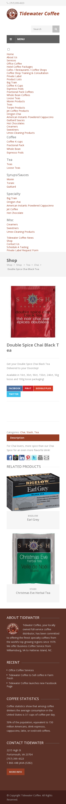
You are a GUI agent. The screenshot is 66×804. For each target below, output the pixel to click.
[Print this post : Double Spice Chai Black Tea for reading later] (40, 457)
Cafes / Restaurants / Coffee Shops (27, 70)
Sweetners (13, 129)
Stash (30, 432)
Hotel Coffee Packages (20, 66)
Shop (9, 240)
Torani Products (16, 107)
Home (10, 54)
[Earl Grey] (33, 492)
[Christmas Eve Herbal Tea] (33, 559)
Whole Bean (14, 149)
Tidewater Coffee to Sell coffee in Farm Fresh (30, 676)
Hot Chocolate (15, 213)
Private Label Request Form (22, 250)
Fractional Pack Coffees (20, 92)
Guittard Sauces (16, 120)
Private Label (14, 76)
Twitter (13, 394)
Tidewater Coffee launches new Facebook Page (31, 684)
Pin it (28, 388)
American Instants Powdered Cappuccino (30, 117)
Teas (9, 104)
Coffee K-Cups (15, 85)
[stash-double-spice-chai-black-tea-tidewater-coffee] (33, 311)
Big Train (12, 82)
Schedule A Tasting (17, 247)
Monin (10, 179)
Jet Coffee (12, 209)
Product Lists (14, 79)
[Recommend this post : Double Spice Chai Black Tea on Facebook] (9, 457)
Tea (28, 264)
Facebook (14, 388)
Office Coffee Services (21, 670)
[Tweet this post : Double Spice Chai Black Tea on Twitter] (34, 457)
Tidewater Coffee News (20, 237)
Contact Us (13, 244)
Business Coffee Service (31, 646)
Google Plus (43, 388)
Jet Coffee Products (18, 110)
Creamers (12, 126)
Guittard (11, 186)
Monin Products (16, 101)
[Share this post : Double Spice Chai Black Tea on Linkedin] (22, 457)
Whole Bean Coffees (18, 95)
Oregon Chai (14, 114)
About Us (12, 57)
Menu (21, 39)
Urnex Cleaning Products (21, 132)
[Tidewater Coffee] (33, 14)
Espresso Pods (15, 88)
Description (17, 437)
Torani (10, 183)
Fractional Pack (15, 145)
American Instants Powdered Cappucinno (30, 205)
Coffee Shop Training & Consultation (27, 73)
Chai (36, 264)
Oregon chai (14, 201)
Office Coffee (14, 63)
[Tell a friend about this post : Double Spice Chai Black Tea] (46, 457)
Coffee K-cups (15, 141)
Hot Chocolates (15, 123)
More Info (15, 771)
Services (11, 60)
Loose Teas (13, 98)
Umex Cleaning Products (21, 231)
